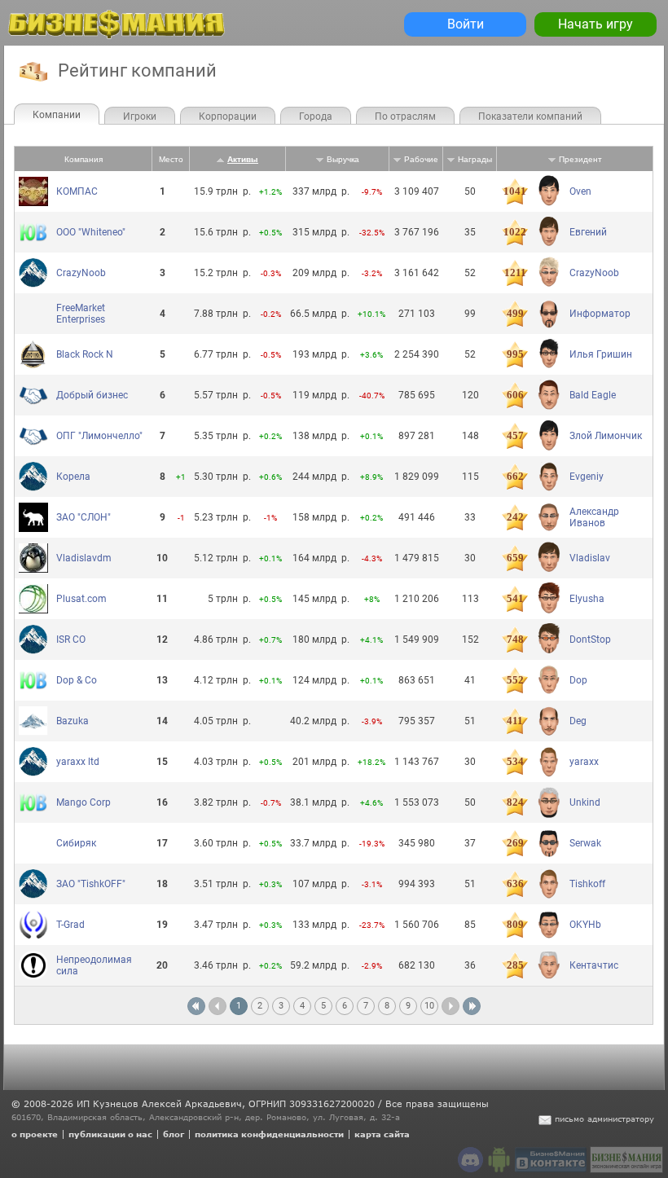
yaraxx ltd (77, 761)
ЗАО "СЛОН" (83, 517)
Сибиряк (76, 843)
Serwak (585, 843)
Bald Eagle (592, 395)
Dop (578, 680)
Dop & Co (76, 680)
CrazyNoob (81, 273)
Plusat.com (81, 598)
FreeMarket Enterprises (80, 313)
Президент (580, 159)
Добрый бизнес (92, 395)
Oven (580, 191)
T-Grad (70, 924)
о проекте (34, 1134)
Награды (475, 159)
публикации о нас (110, 1134)
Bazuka (72, 721)
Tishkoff (587, 884)
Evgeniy (586, 476)
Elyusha (586, 598)
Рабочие (421, 159)
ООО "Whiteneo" (90, 232)
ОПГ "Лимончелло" (99, 436)
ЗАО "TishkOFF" (90, 884)
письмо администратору (604, 1118)
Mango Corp (83, 802)
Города (315, 116)
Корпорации (228, 116)
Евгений (588, 232)
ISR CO (71, 639)
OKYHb (585, 924)
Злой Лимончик (605, 436)
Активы (242, 159)
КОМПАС (77, 191)
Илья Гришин (600, 354)
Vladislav (589, 558)
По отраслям (405, 116)
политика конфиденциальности (269, 1134)
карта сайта (382, 1134)
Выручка (343, 159)
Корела (73, 476)
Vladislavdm (84, 558)
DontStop (590, 639)
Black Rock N (84, 354)
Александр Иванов (594, 517)
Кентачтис (593, 965)
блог (173, 1134)
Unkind (584, 802)
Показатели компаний (530, 116)
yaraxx (584, 761)
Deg (578, 721)
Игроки (139, 116)
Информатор (600, 313)
